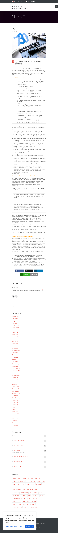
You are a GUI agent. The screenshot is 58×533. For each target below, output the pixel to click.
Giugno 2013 (15, 422)
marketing (34, 498)
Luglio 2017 (15, 352)
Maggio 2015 (15, 407)
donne (24, 495)
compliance (16, 492)
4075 (23, 484)
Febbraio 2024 (15, 336)
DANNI (35, 492)
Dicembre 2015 (15, 391)
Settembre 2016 (16, 375)
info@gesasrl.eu (31, 1)
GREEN (42, 495)
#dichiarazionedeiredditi (34, 478)
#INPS (14, 481)
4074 (18, 484)
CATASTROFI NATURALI (33, 489)
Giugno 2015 (15, 404)
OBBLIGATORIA (16, 501)
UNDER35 (39, 504)
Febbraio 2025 (15, 325)
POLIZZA (33, 501)
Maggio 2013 (15, 425)
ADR (15, 435)
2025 (14, 484)
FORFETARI (35, 495)
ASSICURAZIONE (17, 487)
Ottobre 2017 (15, 348)
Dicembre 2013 (15, 418)
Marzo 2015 (15, 411)
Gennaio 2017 (15, 366)
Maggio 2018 (15, 341)
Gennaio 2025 (15, 327)
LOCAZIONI (27, 498)
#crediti (24, 478)
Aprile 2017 (14, 359)
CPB (31, 492)
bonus (34, 487)
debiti (40, 492)
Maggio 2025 (15, 321)
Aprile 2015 (14, 409)
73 (34, 481)
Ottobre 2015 (15, 395)
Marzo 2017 (15, 361)
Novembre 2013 (16, 420)
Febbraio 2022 (15, 339)
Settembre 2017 (16, 350)
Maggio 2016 (15, 379)
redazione (31, 66)
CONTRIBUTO (24, 492)
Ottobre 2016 (15, 373)
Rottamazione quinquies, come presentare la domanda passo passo (28, 289)
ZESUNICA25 (34, 507)
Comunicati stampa (18, 445)
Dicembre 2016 (16, 368)
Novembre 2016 (16, 370)
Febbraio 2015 (15, 413)
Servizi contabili (18, 461)
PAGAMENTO (26, 501)
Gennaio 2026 (15, 316)
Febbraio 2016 (15, 386)
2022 (38, 481)
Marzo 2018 (15, 343)
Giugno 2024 (15, 330)
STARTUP (32, 504)
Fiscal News (22, 66)
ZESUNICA (26, 507)
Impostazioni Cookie (11, 526)
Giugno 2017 (15, 355)
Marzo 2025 (15, 323)
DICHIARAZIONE (17, 495)
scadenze (25, 504)
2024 (43, 481)
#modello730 (21, 481)
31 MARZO (29, 481)
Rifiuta (21, 526)
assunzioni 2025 (27, 487)
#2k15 (14, 478)
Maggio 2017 (15, 357)
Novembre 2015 (16, 393)
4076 (27, 484)
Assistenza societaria (19, 440)
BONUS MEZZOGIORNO (19, 489)
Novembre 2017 (16, 345)
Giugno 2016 (15, 377)
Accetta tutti (29, 526)
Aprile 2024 (15, 332)
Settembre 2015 (16, 398)
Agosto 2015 (15, 400)
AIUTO (32, 484)
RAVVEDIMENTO (17, 504)
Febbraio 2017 (15, 364)
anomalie (38, 484)
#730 (19, 478)
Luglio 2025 (15, 318)
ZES (21, 507)
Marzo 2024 (15, 334)
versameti (15, 507)
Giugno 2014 (15, 416)
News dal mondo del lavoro (21, 456)
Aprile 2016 (15, 382)
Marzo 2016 (15, 384)
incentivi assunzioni (17, 498)
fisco (29, 495)
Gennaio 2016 (15, 388)
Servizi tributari (17, 466)
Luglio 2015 (15, 402)
